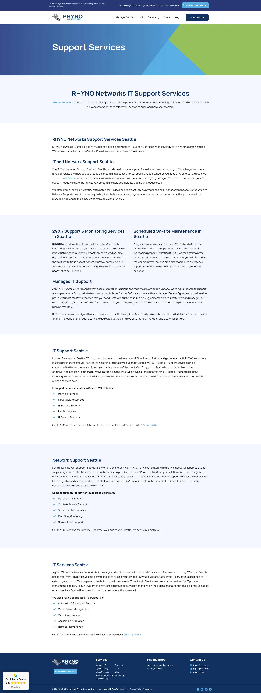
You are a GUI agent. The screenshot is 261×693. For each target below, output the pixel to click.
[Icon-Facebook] (198, 689)
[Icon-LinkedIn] (202, 689)
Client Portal (198, 672)
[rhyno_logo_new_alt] (65, 660)
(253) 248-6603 (201, 669)
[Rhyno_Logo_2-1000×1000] (67, 14)
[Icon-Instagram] (206, 689)
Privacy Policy (136, 689)
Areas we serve (149, 689)
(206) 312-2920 (202, 665)
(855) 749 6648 (148, 425)
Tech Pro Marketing (120, 689)
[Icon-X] (210, 689)
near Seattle (69, 178)
